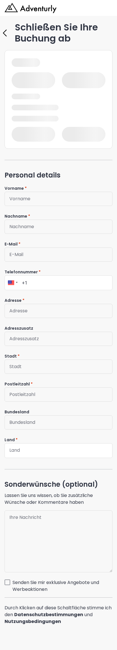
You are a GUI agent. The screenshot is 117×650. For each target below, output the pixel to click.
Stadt (11, 356)
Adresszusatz (19, 328)
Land (10, 440)
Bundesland (17, 412)
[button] (12, 282)
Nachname (16, 216)
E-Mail (11, 244)
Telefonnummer (21, 272)
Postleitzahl (17, 384)
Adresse (13, 300)
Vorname (14, 188)
